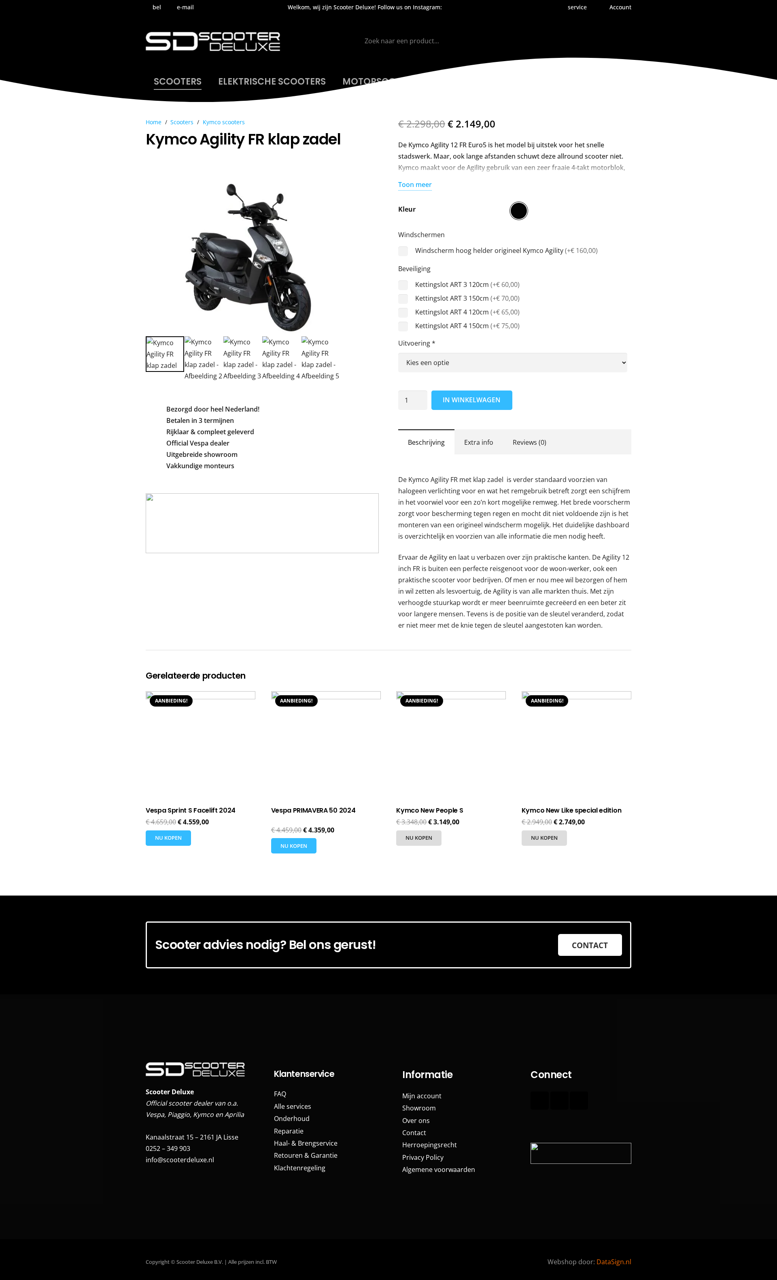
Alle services (292, 1106)
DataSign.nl (614, 1261)
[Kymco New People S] (451, 746)
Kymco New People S (429, 810)
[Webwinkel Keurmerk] (262, 605)
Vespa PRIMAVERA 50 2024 (313, 810)
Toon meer (415, 184)
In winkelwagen (472, 399)
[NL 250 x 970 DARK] (262, 523)
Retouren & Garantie (306, 1155)
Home (153, 122)
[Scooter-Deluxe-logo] (214, 41)
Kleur (407, 209)
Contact (414, 1132)
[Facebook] (540, 1100)
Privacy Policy (423, 1157)
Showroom (419, 1108)
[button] (576, 7)
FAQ (280, 1093)
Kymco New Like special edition (571, 810)
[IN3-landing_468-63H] (581, 1153)
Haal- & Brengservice (306, 1143)
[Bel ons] (579, 1100)
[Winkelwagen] (619, 41)
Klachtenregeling (299, 1167)
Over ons (416, 1120)
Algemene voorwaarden (438, 1169)
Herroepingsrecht (429, 1144)
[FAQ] (534, 1126)
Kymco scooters (224, 122)
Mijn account (422, 1095)
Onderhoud (292, 1118)
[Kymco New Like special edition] (576, 746)
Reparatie (289, 1131)
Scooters (181, 122)
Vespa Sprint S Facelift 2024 (191, 810)
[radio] (519, 211)
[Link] (580, 1126)
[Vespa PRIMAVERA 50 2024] (326, 746)
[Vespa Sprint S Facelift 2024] (200, 746)
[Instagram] (457, 7)
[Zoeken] (523, 41)
